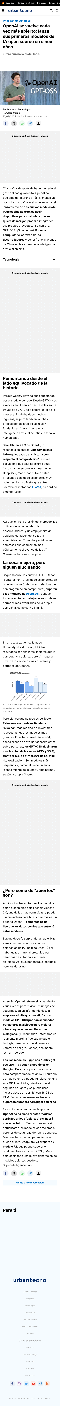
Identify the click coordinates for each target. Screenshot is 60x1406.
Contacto (30, 1333)
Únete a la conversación (30, 1182)
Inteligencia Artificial (17, 21)
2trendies (30, 1368)
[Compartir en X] (14, 123)
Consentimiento (30, 1319)
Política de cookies (30, 1326)
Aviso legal (30, 1305)
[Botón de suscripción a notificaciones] (57, 10)
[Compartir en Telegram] (30, 123)
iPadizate (30, 1361)
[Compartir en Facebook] (6, 123)
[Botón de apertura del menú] (3, 10)
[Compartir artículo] (38, 123)
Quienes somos (30, 1292)
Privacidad (41, 3)
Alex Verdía (13, 112)
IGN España (30, 1375)
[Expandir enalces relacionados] (54, 259)
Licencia (30, 1298)
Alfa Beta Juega (30, 1354)
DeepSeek (32, 593)
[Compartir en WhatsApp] (22, 123)
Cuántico (10, 3)
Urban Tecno (20, 10)
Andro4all (30, 1347)
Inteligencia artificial (26, 3)
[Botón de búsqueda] (51, 10)
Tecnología (24, 109)
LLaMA (36, 487)
